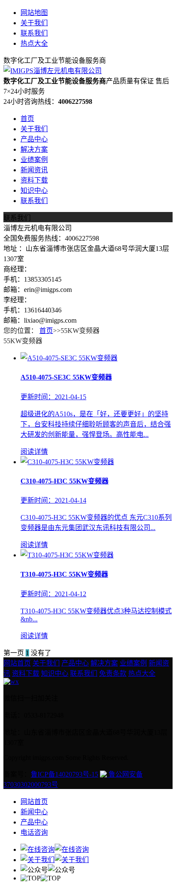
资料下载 (34, 180)
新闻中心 (34, 811)
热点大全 (34, 43)
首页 (27, 118)
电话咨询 (34, 832)
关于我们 (34, 22)
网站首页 (17, 663)
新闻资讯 (34, 170)
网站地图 (34, 12)
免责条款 (112, 673)
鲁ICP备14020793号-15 (64, 774)
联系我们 (34, 33)
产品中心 (34, 139)
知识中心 (34, 190)
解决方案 (34, 149)
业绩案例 (34, 159)
